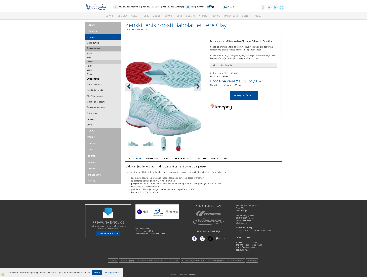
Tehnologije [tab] (153, 158)
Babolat (90, 61)
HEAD (89, 66)
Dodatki (190, 15)
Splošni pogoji (128, 260)
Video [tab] (167, 158)
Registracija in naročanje (194, 260)
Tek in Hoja (92, 113)
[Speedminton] (209, 221)
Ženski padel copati (96, 107)
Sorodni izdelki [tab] (219, 158)
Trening (215, 15)
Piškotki (175, 260)
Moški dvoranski (94, 84)
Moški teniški (93, 42)
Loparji (109, 15)
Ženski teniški (93, 48)
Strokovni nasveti (237, 260)
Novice (257, 15)
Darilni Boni (231, 15)
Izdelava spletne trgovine (180, 274)
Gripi (179, 15)
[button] (197, 87)
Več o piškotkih (112, 272)
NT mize (203, 15)
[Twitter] (202, 238)
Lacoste (90, 70)
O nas (114, 260)
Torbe (145, 15)
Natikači (90, 119)
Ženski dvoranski (95, 90)
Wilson (89, 74)
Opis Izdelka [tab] (134, 158)
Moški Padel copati (96, 101)
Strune (168, 15)
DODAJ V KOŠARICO (243, 95)
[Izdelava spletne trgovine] (193, 274)
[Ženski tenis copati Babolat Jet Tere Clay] (133, 143)
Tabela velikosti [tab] (184, 158)
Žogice (156, 15)
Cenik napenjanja (217, 260)
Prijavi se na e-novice (107, 233)
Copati (134, 15)
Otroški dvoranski (95, 96)
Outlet (245, 15)
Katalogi (253, 260)
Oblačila (122, 15)
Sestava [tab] (202, 158)
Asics (89, 57)
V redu (96, 272)
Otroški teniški (93, 78)
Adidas (89, 53)
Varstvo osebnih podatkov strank (153, 260)
